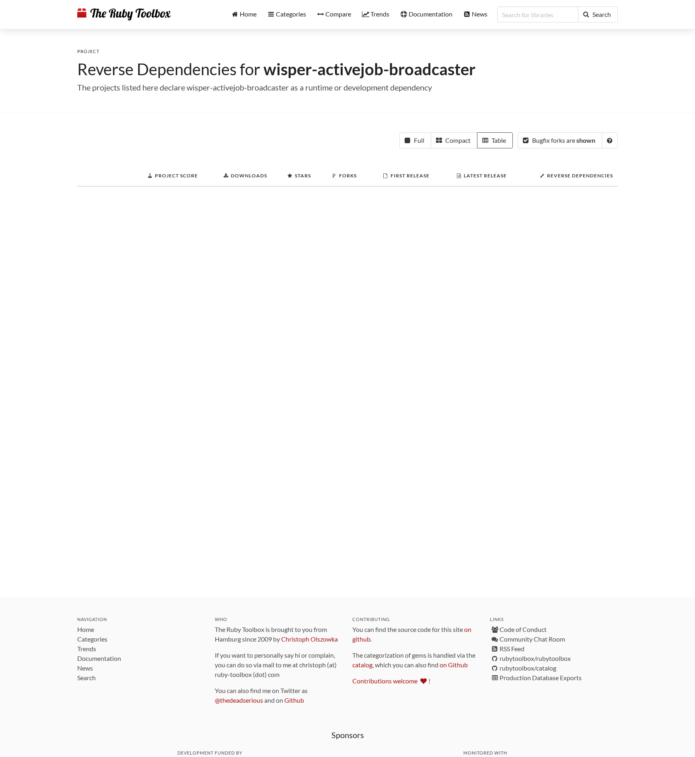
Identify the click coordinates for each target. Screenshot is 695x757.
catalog (362, 665)
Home (85, 629)
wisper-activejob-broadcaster (369, 69)
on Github (454, 665)
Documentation (99, 658)
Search (86, 677)
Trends (86, 648)
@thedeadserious (239, 700)
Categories (92, 639)
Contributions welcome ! (391, 681)
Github (294, 700)
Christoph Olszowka (309, 639)
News (85, 668)
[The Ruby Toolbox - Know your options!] (124, 14)
